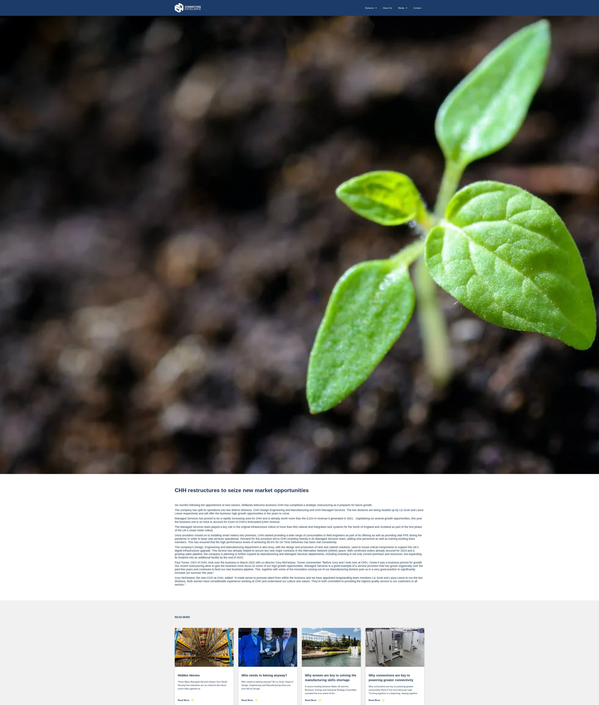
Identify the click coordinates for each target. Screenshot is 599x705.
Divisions (369, 8)
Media (401, 8)
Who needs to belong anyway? (264, 675)
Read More (184, 700)
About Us (387, 8)
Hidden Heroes (189, 675)
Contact (417, 8)
